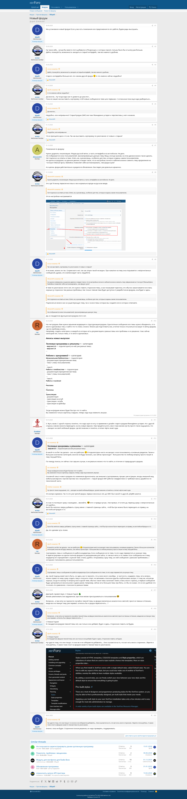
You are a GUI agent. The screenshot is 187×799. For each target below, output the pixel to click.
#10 (155, 321)
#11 (155, 420)
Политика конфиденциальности (128, 791)
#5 (155, 104)
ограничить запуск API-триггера (50, 773)
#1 (155, 25)
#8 (155, 172)
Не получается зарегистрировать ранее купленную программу (64, 746)
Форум (45, 7)
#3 (155, 65)
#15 (155, 540)
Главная (151, 791)
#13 (155, 499)
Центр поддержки (55, 749)
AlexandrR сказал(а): (54, 176)
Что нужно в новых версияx (60, 775)
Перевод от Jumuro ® (93, 797)
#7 (155, 145)
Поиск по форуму (50, 11)
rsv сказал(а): (51, 442)
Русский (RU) (35, 791)
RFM (37, 755)
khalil (37, 768)
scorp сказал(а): (52, 69)
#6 (155, 125)
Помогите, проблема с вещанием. (51, 753)
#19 (155, 629)
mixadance (148, 755)
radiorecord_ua (40, 762)
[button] (61, 7)
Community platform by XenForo (93, 795)
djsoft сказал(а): (52, 90)
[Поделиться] (152, 25)
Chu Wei (38, 749)
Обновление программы (47, 766)
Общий (50, 755)
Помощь (144, 791)
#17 (155, 590)
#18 (155, 608)
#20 (155, 715)
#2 (155, 46)
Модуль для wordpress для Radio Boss (53, 760)
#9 (155, 259)
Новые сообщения (36, 11)
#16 (155, 565)
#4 (155, 85)
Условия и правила (109, 791)
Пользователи (70, 7)
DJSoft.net (35, 7)
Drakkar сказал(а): (53, 487)
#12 (155, 438)
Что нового (55, 7)
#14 (155, 519)
